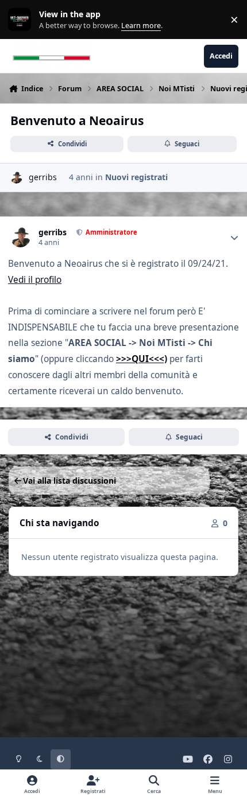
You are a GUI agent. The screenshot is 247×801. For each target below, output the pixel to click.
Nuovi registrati (136, 177)
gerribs (43, 177)
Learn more (22, 19)
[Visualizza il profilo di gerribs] (16, 178)
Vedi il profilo (34, 280)
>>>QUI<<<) (141, 359)
